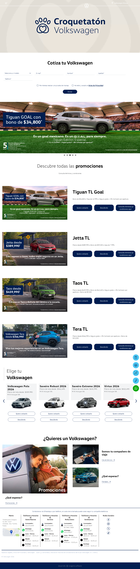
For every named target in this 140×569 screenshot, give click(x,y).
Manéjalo (105, 481)
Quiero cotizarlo (82, 208)
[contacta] (11, 532)
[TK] (108, 533)
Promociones (10, 503)
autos (38, 552)
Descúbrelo (104, 208)
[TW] (108, 528)
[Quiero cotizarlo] (136, 357)
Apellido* (101, 73)
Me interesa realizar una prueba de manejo (54, 85)
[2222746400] (136, 381)
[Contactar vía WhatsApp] (136, 388)
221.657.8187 (87, 525)
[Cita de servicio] (136, 373)
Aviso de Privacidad (96, 85)
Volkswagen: (31, 552)
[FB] (108, 520)
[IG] (108, 524)
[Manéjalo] (136, 365)
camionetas (45, 552)
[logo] (86, 7)
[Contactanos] (112, 3)
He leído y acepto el (88, 85)
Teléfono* (8, 79)
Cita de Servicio (107, 460)
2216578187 (87, 530)
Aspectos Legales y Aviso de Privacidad (14, 552)
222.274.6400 (29, 525)
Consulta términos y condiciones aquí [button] (125, 208)
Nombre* (70, 73)
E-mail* (38, 73)
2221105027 (68, 531)
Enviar (70, 92)
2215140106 (29, 530)
